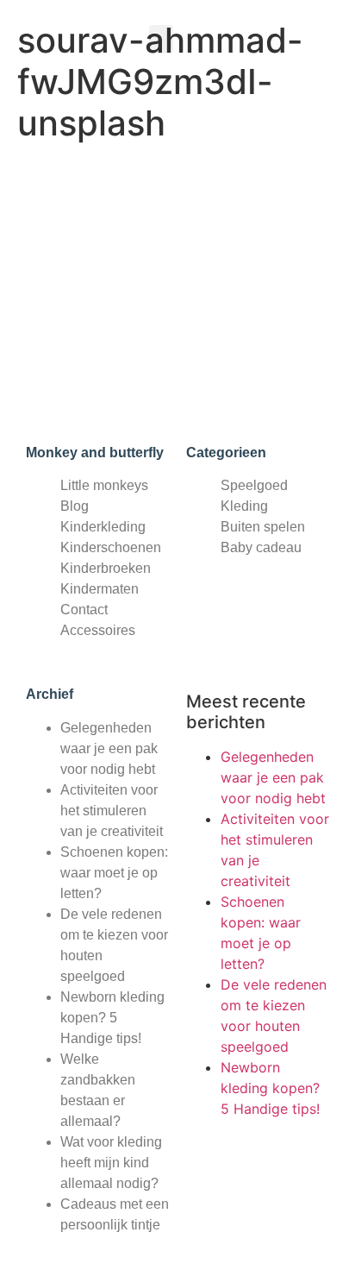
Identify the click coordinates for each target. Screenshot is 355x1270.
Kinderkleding (103, 526)
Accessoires (97, 630)
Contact (84, 609)
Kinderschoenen (110, 547)
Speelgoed (254, 485)
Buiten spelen (263, 526)
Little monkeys (104, 485)
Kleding (244, 506)
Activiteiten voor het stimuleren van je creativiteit (111, 811)
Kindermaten (99, 589)
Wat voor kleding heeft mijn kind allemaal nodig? (111, 1163)
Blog (74, 506)
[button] (161, 39)
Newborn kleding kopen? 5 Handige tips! (112, 1018)
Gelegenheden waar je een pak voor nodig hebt (109, 748)
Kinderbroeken (105, 568)
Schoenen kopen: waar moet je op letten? (114, 873)
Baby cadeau (261, 547)
